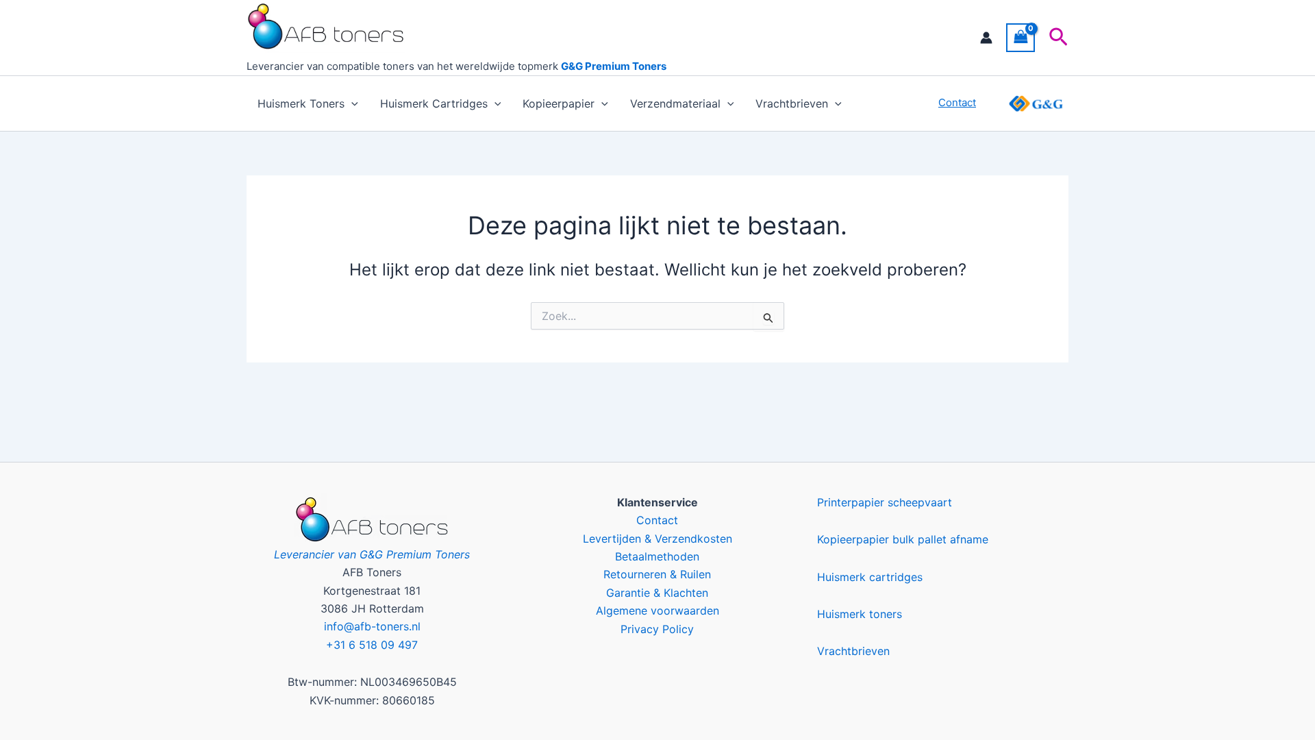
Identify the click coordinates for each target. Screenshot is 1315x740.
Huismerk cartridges (870, 577)
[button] (1058, 37)
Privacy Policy (657, 629)
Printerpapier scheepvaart (884, 502)
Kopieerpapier (558, 103)
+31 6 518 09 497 (372, 645)
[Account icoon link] (986, 38)
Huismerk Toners (301, 103)
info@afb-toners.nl (372, 626)
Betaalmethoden (657, 556)
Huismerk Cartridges (434, 103)
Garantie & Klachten (657, 593)
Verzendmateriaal (675, 103)
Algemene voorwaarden (657, 610)
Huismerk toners (859, 614)
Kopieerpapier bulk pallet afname (902, 539)
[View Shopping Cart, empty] (1020, 37)
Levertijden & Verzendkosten (657, 538)
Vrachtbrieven (791, 103)
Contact (657, 520)
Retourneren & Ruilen (657, 574)
